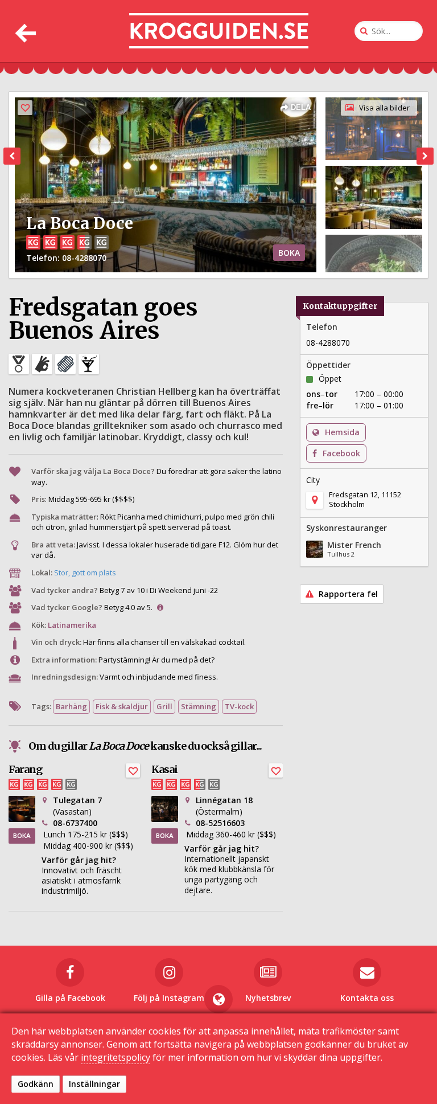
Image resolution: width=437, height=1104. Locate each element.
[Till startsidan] (218, 31)
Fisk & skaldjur (122, 706)
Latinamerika (72, 625)
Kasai (164, 769)
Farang (25, 769)
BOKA (289, 252)
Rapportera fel (347, 593)
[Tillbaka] (24, 31)
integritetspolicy (115, 1057)
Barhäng (71, 706)
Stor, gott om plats (85, 572)
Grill (164, 706)
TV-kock (239, 706)
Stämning (198, 706)
